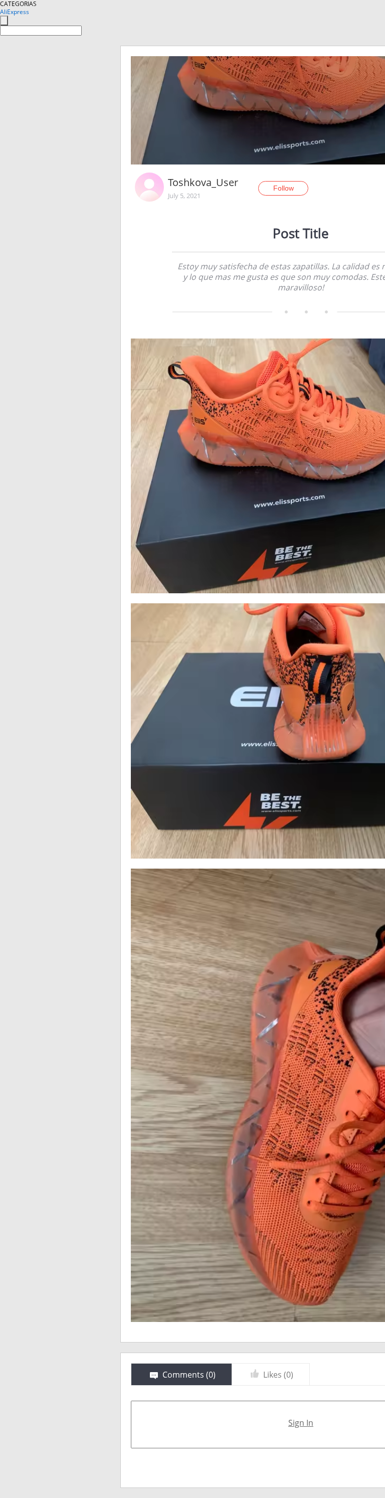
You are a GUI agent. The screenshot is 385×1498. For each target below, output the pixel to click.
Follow (283, 188)
